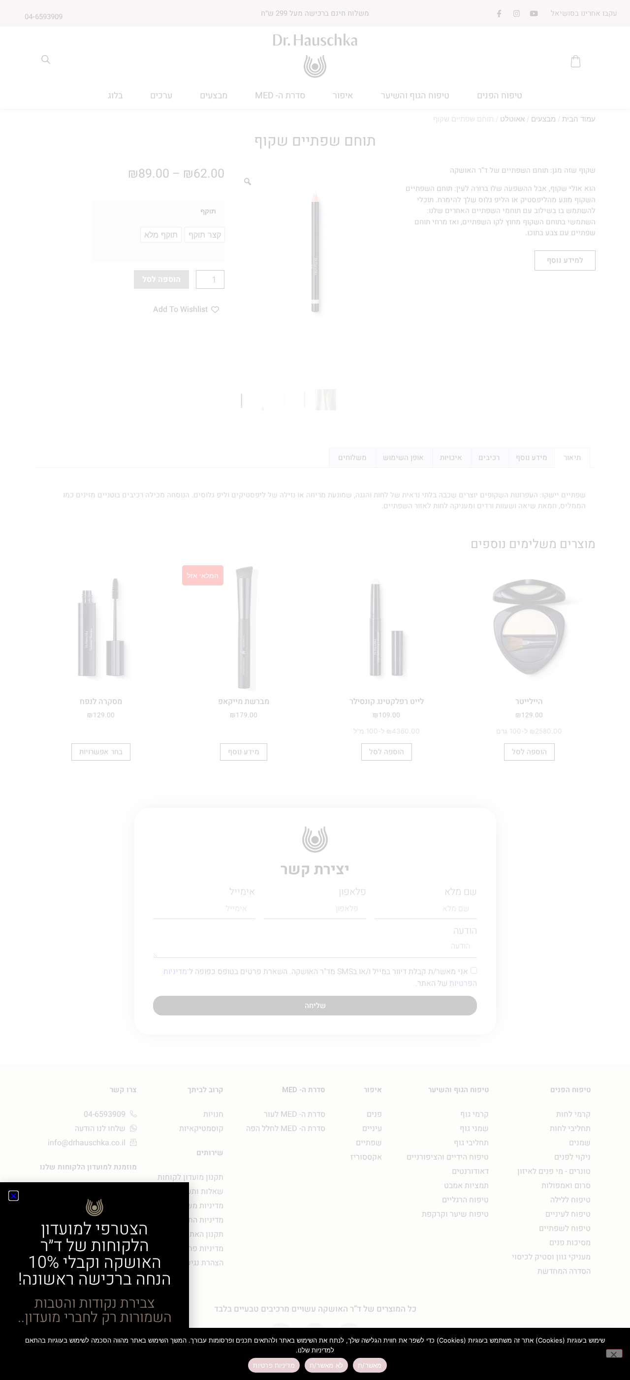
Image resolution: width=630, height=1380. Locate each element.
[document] (315, 690)
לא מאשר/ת (326, 1365)
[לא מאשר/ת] (614, 1353)
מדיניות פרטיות (274, 1365)
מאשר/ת (370, 1365)
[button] (13, 1195)
